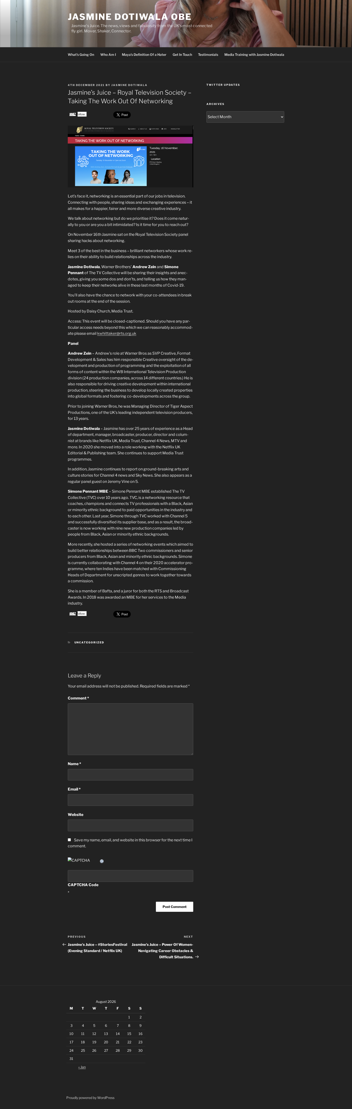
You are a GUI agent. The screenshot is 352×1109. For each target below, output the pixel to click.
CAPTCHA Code (83, 885)
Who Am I (108, 54)
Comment (78, 698)
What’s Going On (81, 54)
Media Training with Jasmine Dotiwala (254, 54)
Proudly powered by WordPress (90, 1098)
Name (74, 764)
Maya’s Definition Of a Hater (144, 54)
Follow (80, 114)
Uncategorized (89, 642)
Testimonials (208, 54)
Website (75, 814)
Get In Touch (182, 54)
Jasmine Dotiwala (129, 85)
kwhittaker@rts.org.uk (116, 333)
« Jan (82, 1067)
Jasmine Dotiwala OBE (130, 17)
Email (74, 789)
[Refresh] (102, 860)
